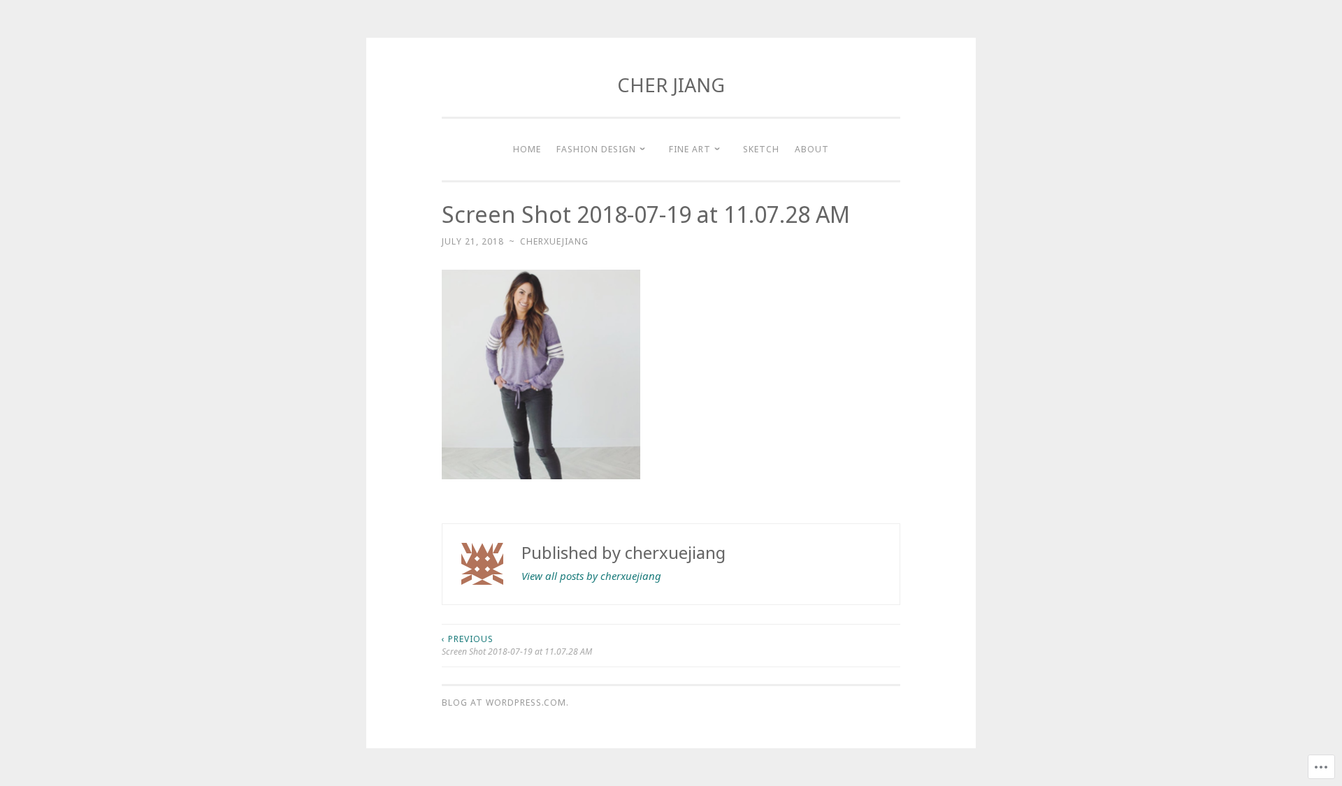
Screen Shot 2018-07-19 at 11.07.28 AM (517, 645)
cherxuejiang (554, 241)
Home (527, 149)
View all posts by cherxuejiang (591, 576)
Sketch (761, 149)
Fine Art (690, 149)
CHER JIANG (671, 85)
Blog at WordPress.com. (505, 702)
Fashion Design (596, 149)
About (812, 149)
